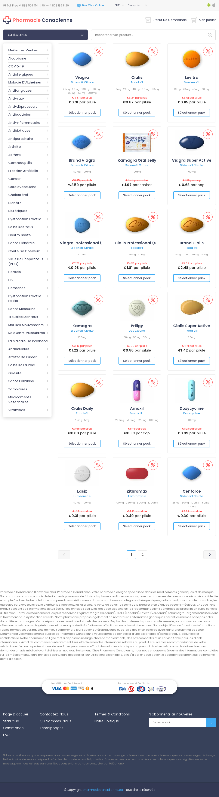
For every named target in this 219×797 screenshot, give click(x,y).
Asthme (14, 154)
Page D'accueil (15, 714)
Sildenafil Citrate (82, 82)
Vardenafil (191, 82)
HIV (10, 280)
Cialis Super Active (191, 325)
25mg (66, 89)
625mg (142, 420)
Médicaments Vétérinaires (19, 399)
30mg (127, 337)
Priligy (137, 325)
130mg (71, 93)
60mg (145, 89)
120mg (96, 89)
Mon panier (207, 20)
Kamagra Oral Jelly (137, 160)
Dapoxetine (137, 331)
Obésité (15, 373)
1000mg (153, 420)
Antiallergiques (20, 74)
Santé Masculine (22, 309)
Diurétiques (17, 211)
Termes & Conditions (112, 714)
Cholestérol (18, 194)
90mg (146, 337)
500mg (130, 420)
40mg (136, 89)
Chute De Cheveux (24, 251)
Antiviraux (16, 98)
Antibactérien (19, 114)
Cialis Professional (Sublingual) (146, 243)
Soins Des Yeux (20, 227)
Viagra (82, 77)
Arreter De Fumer (22, 357)
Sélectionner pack (82, 112)
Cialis (136, 77)
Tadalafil (137, 82)
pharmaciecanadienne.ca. (103, 790)
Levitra (191, 77)
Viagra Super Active (191, 160)
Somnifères (17, 389)
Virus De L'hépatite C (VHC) (25, 261)
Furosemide (82, 496)
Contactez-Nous (54, 714)
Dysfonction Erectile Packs (24, 298)
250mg (119, 420)
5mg (178, 254)
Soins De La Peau (22, 365)
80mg (155, 89)
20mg (126, 89)
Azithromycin (137, 496)
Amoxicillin (136, 413)
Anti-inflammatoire (24, 122)
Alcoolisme (17, 58)
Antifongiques (20, 90)
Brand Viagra (82, 160)
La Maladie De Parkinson (28, 341)
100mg (85, 89)
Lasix (82, 491)
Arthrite (14, 146)
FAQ (6, 734)
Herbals (14, 272)
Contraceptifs (20, 162)
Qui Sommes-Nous (55, 721)
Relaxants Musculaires (26, 333)
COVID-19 (16, 66)
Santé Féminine (21, 381)
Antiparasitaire (20, 138)
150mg (82, 93)
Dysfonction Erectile (24, 219)
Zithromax (137, 491)
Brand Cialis (192, 243)
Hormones (16, 288)
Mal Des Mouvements (26, 325)
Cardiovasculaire (22, 187)
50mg (75, 89)
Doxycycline (192, 408)
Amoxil (137, 408)
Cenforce (192, 491)
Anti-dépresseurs (22, 106)
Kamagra (82, 325)
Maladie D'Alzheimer (24, 82)
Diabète (15, 203)
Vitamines (16, 410)
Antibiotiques (19, 130)
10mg (118, 89)
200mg (92, 93)
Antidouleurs (18, 349)
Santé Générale (21, 243)
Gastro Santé (19, 235)
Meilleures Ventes (23, 50)
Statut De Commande (170, 20)
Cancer (14, 178)
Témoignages (52, 727)
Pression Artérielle (23, 170)
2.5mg (78, 420)
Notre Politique (107, 721)
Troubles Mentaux (23, 316)
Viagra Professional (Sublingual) (92, 243)
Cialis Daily (82, 408)
